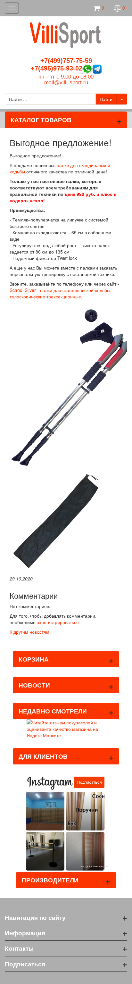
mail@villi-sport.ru (66, 82)
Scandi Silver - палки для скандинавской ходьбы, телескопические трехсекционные (60, 293)
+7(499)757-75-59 (66, 60)
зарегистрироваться (58, 622)
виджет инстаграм (95, 866)
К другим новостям (29, 632)
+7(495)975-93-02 (56, 68)
